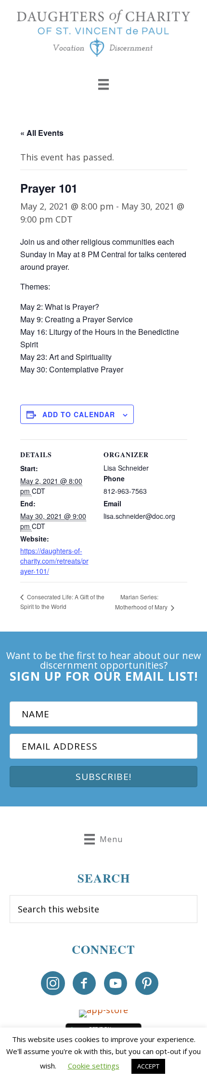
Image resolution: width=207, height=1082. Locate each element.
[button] (103, 776)
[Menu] (103, 84)
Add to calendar (78, 414)
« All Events (42, 132)
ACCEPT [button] (148, 1066)
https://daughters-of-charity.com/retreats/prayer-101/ (54, 561)
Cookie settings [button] (93, 1065)
